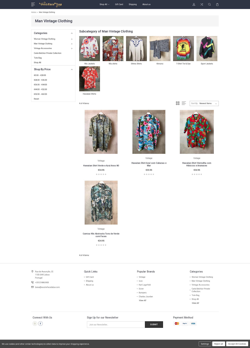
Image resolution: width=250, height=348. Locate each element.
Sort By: (194, 103)
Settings (205, 343)
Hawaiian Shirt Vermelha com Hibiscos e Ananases (196, 164)
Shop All (103, 4)
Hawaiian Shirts (89, 94)
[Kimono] (159, 48)
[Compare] (201, 6)
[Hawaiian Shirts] (89, 78)
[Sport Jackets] (206, 48)
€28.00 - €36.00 (40, 80)
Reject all (218, 343)
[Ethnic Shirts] (136, 48)
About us (146, 4)
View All (142, 300)
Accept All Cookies (237, 343)
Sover (141, 289)
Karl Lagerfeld (145, 285)
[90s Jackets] (89, 48)
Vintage (142, 277)
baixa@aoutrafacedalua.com (47, 287)
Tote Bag (38, 58)
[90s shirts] (113, 48)
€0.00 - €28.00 (40, 75)
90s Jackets (89, 64)
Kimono (160, 64)
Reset (36, 99)
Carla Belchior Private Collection (47, 53)
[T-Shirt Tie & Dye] (183, 48)
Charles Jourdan (146, 296)
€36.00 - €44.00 (40, 84)
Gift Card (119, 4)
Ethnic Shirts (136, 64)
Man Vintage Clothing (43, 43)
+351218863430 (42, 282)
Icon (141, 281)
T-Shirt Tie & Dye (183, 64)
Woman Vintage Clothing (44, 39)
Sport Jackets (207, 64)
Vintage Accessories (43, 48)
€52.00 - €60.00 (40, 94)
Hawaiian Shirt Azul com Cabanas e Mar (149, 164)
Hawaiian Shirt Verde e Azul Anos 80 (101, 165)
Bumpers (142, 292)
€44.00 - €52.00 (40, 89)
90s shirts (113, 64)
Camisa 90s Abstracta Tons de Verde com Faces (101, 235)
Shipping (133, 4)
